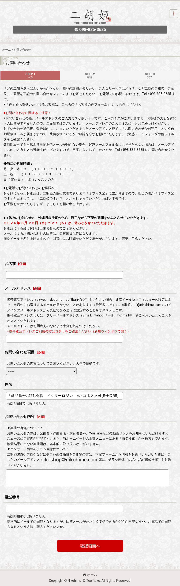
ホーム (92, 575)
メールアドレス (18, 288)
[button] (173, 13)
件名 (8, 384)
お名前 (10, 263)
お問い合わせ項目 (20, 352)
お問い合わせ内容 (20, 416)
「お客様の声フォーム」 (93, 104)
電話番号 (12, 497)
